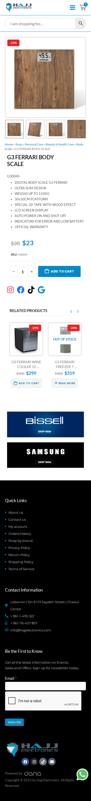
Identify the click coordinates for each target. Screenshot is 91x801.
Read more (37, 383)
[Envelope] (52, 761)
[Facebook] (25, 761)
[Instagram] (34, 761)
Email (11, 678)
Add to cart (62, 271)
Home (9, 144)
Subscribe (14, 722)
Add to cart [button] (76, 383)
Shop (18, 144)
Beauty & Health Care (60, 144)
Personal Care (34, 144)
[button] (11, 77)
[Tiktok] (43, 761)
